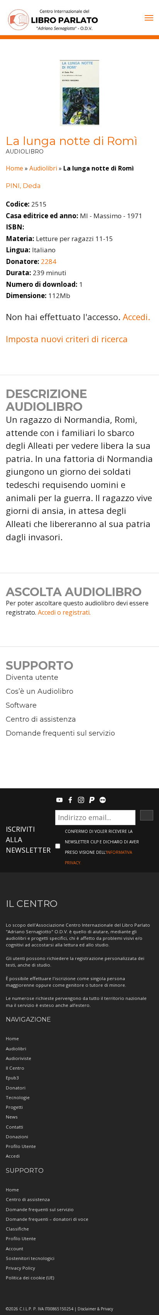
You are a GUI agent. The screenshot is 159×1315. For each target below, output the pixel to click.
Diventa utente (32, 677)
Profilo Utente (21, 1146)
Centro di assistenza (41, 719)
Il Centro (15, 1068)
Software (21, 705)
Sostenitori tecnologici (30, 1258)
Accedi (13, 1156)
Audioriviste (18, 1058)
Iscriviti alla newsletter (28, 839)
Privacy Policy (20, 1268)
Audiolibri (43, 168)
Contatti (14, 1127)
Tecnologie (18, 1097)
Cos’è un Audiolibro (39, 691)
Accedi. (136, 316)
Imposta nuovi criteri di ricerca (67, 339)
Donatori (15, 1088)
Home (14, 168)
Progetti (14, 1107)
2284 (48, 261)
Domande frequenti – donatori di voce (47, 1219)
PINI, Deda (23, 186)
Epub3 (12, 1078)
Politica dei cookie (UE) (30, 1278)
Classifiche (17, 1229)
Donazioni (17, 1136)
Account (14, 1248)
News (12, 1117)
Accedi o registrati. (64, 612)
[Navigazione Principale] (149, 18)
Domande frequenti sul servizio (60, 733)
